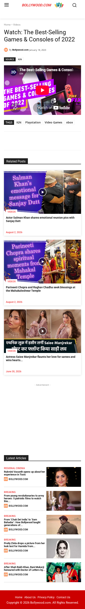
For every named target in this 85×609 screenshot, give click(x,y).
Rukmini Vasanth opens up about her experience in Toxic (24, 473)
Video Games (53, 122)
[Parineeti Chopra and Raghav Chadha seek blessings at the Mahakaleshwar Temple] (42, 261)
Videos (17, 24)
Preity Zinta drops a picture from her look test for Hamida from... (24, 544)
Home (7, 24)
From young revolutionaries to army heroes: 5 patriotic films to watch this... (24, 498)
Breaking (10, 492)
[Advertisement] (42, 412)
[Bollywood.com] (6, 50)
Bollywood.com (20, 49)
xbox (69, 122)
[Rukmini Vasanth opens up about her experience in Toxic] (63, 477)
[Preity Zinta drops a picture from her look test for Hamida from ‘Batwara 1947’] (63, 548)
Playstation (33, 122)
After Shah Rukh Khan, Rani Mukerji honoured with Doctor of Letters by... (24, 568)
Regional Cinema (14, 468)
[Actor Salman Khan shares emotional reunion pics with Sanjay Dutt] (42, 192)
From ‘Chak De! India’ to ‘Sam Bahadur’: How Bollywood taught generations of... (22, 522)
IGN (20, 59)
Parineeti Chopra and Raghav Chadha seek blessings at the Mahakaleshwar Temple (40, 289)
